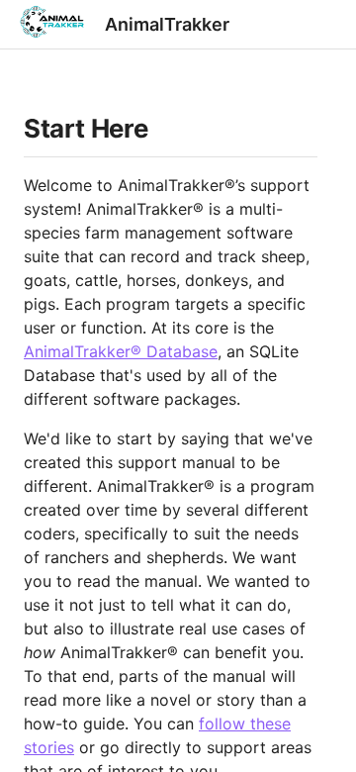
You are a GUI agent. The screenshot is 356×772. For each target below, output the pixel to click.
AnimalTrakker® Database (121, 351)
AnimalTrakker (167, 24)
